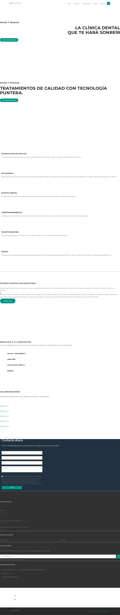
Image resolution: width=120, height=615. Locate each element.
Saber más (8, 301)
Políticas (63, 540)
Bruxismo (3, 510)
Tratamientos (86, 3)
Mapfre (10, 371)
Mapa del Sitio (4, 540)
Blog (95, 3)
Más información (9, 40)
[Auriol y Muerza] (15, 3)
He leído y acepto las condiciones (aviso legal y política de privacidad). (22, 476)
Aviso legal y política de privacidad (99, 611)
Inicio (69, 3)
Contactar (7, 325)
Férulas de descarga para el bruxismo (11, 521)
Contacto (103, 3)
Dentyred (11, 359)
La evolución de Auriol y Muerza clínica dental (14, 527)
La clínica (76, 3)
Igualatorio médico (16, 365)
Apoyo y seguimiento (16, 353)
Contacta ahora (9, 131)
